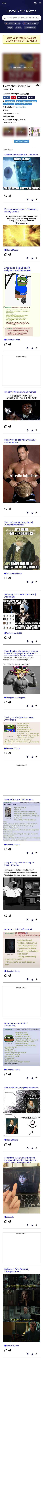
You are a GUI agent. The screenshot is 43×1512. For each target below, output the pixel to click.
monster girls (10, 101)
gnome (19, 101)
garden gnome (26, 104)
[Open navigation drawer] (40, 3)
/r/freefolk (10, 1217)
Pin (14, 97)
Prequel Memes (12, 1346)
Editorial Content (30, 27)
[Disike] (28, 199)
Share (7, 97)
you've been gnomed (29, 101)
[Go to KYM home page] (4, 3)
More (32, 97)
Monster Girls (21, 107)
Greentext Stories (13, 340)
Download (23, 97)
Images (10, 27)
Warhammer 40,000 (14, 633)
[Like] (32, 200)
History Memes (12, 250)
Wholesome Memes (14, 573)
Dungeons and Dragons (15, 698)
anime (11, 104)
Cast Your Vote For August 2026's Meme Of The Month (21, 39)
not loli (17, 104)
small (5, 104)
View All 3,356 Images (21, 141)
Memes (18, 27)
